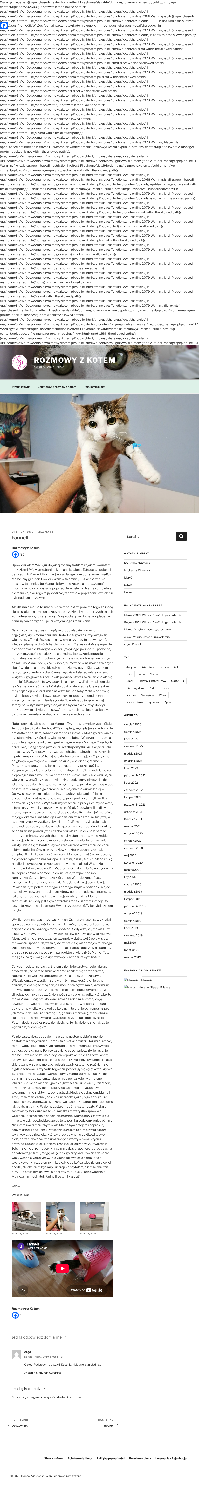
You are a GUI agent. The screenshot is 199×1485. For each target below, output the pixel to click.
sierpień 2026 (132, 724)
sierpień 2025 (132, 731)
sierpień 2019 (132, 920)
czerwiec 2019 (133, 935)
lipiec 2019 (131, 928)
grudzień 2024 (133, 753)
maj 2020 (130, 855)
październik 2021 (134, 804)
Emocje (164, 667)
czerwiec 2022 (133, 790)
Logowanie (162, 1458)
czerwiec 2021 (133, 811)
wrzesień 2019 (133, 913)
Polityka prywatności (111, 1458)
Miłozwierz (148, 980)
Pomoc (167, 688)
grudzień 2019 (133, 891)
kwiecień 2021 (133, 818)
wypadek (153, 702)
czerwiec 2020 (133, 848)
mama (141, 674)
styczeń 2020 (132, 884)
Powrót (136, 644)
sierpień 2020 (132, 840)
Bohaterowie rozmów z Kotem (57, 386)
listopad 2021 (132, 797)
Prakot (128, 592)
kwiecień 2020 (133, 862)
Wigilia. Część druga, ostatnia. (152, 629)
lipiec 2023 (131, 768)
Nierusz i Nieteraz (160, 987)
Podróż (153, 688)
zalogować (35, 1397)
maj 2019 (130, 942)
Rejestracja (179, 1458)
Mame (49, 532)
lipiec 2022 (131, 782)
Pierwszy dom (135, 688)
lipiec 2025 (131, 739)
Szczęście (147, 695)
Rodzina (131, 695)
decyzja (131, 667)
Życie (167, 702)
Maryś (128, 577)
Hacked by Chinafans (137, 570)
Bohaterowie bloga (80, 1458)
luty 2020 (130, 877)
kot (176, 667)
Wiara (163, 695)
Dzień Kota (147, 667)
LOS (129, 674)
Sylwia (128, 584)
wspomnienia (134, 702)
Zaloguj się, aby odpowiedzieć (42, 1372)
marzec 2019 (132, 957)
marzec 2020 (132, 869)
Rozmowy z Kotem (75, 360)
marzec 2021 (132, 826)
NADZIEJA (177, 681)
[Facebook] (4, 25)
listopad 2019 (132, 899)
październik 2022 (135, 775)
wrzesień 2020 (133, 833)
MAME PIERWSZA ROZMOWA (146, 681)
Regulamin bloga (94, 386)
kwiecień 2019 (133, 949)
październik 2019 (135, 906)
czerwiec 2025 (133, 746)
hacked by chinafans (137, 563)
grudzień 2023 (133, 760)
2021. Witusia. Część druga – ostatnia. (158, 615)
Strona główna (21, 386)
